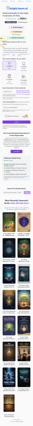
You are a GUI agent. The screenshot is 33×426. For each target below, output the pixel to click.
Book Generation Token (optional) (14, 88)
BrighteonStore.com (24, 139)
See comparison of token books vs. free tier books (23, 91)
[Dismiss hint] (5, 38)
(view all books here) (19, 203)
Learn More (16, 151)
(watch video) (13, 55)
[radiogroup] (16, 73)
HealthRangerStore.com (10, 139)
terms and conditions (14, 126)
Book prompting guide (6, 55)
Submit (16, 122)
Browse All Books (16, 34)
